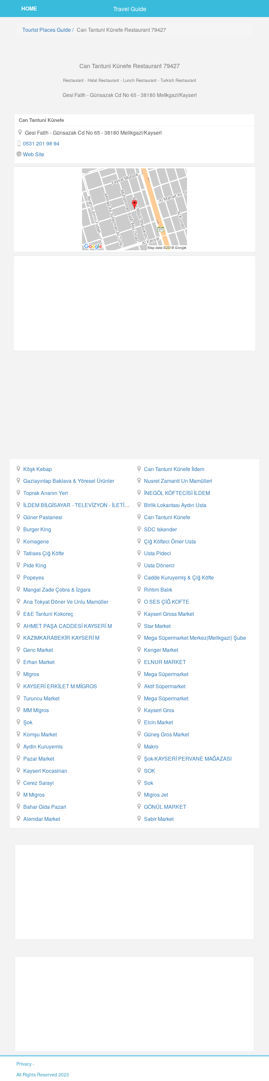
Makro (151, 746)
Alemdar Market (41, 819)
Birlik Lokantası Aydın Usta (175, 505)
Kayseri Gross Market (169, 613)
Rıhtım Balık (158, 589)
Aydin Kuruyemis (43, 746)
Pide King (34, 565)
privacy (23, 1063)
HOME (29, 8)
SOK (149, 770)
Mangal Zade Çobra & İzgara (57, 589)
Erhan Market (38, 662)
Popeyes (33, 577)
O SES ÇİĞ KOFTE (166, 601)
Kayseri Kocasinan (45, 770)
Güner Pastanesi (42, 517)
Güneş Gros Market (166, 734)
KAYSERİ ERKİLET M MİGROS (60, 686)
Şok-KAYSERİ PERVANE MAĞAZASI (188, 758)
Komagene (36, 541)
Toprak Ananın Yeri (45, 493)
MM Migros (36, 710)
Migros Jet (156, 794)
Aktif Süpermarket (164, 686)
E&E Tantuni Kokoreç (48, 613)
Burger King (37, 529)
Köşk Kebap (37, 469)
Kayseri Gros (159, 710)
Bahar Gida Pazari (44, 806)
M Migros (34, 794)
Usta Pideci (157, 553)
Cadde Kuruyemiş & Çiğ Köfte (179, 577)
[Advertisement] (134, 303)
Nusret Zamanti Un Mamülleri (178, 480)
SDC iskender (160, 529)
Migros (31, 674)
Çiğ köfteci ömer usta (170, 541)
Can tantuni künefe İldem (174, 469)
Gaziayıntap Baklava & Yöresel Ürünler (68, 480)
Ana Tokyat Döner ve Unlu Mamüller (65, 601)
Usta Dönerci (159, 565)
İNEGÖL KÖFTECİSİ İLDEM (177, 493)
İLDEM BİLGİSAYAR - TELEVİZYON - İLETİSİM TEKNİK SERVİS (99, 505)
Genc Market (38, 650)
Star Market (157, 626)
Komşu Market (40, 734)
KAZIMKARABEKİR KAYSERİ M (61, 637)
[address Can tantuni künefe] (134, 209)
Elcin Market (158, 722)
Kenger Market (161, 650)
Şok (27, 722)
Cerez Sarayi (38, 783)
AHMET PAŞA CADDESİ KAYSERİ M (67, 626)
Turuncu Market (41, 698)
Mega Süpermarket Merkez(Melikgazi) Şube (195, 637)
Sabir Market (159, 819)
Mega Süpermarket (166, 674)
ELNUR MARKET (165, 662)
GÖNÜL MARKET (165, 806)
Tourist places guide (46, 29)
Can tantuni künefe (167, 517)
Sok (148, 783)
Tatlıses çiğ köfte (43, 553)
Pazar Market (38, 758)
